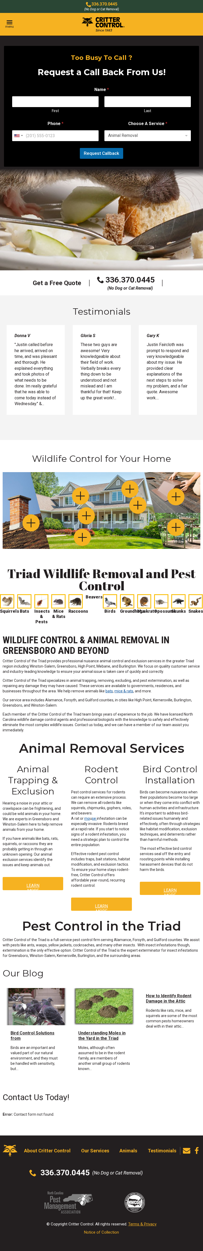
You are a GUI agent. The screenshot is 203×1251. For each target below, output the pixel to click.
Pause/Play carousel (188, 337)
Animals (128, 1150)
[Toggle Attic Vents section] (175, 496)
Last (147, 111)
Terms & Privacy (142, 1224)
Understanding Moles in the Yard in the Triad (102, 1035)
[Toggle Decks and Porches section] (175, 527)
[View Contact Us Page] (186, 1150)
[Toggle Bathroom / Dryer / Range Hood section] (137, 505)
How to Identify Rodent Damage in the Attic (168, 998)
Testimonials (162, 1150)
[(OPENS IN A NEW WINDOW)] (196, 1150)
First (55, 111)
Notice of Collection (101, 1232)
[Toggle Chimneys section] (31, 522)
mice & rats (123, 691)
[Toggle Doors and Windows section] (86, 515)
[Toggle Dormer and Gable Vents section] (130, 489)
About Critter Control (47, 1150)
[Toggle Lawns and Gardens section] (82, 537)
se (94, 818)
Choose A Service (147, 123)
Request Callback (101, 153)
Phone (55, 123)
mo (87, 818)
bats (109, 691)
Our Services (95, 1150)
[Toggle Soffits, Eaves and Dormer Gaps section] (80, 496)
